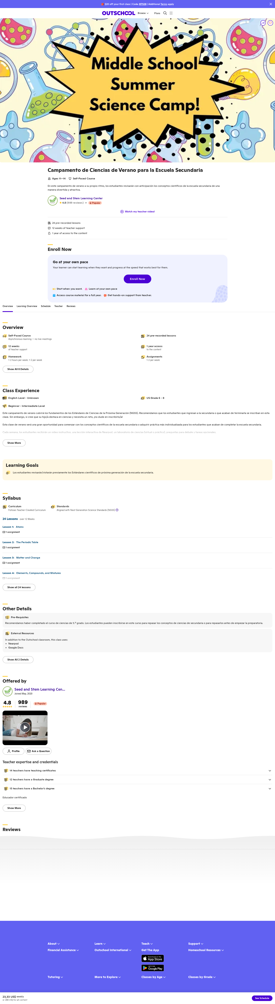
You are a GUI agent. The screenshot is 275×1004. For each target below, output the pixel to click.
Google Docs (15, 647)
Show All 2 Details (18, 659)
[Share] (263, 23)
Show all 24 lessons (19, 587)
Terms (164, 4)
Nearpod (13, 643)
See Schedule (262, 998)
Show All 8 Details (18, 369)
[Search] (165, 13)
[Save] (270, 23)
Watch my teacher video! (140, 211)
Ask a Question (41, 751)
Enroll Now (137, 279)
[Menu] (171, 13)
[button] (137, 770)
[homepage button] (118, 13)
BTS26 (142, 4)
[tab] (8, 306)
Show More (14, 443)
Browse (142, 13)
